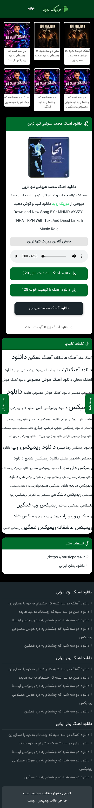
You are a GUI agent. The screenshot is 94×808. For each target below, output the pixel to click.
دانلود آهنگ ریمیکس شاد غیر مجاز (37, 370)
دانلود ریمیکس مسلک (15, 468)
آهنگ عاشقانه (65, 358)
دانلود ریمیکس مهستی (55, 477)
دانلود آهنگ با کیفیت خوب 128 (46, 290)
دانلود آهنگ (60, 327)
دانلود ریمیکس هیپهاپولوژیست (48, 485)
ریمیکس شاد (25, 516)
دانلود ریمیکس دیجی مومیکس (17, 428)
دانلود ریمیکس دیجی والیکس (77, 436)
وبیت (31, 800)
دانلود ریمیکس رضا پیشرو (74, 448)
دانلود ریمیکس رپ (33, 447)
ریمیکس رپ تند (69, 505)
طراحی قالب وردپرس (52, 800)
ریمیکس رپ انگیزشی (39, 495)
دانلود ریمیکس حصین (44, 419)
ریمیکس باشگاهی (66, 494)
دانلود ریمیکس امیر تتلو (47, 408)
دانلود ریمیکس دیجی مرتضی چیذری (58, 428)
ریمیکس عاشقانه (74, 527)
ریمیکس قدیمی (11, 528)
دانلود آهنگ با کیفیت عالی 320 (46, 274)
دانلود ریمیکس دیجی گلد (49, 436)
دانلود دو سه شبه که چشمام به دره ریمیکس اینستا (50, 620)
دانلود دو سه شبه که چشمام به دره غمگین (56, 646)
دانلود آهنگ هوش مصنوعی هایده (46, 393)
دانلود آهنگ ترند (76, 370)
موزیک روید (60, 204)
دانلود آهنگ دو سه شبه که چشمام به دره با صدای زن (48, 604)
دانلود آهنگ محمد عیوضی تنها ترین (54, 124)
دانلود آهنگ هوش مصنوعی (49, 379)
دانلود (19, 357)
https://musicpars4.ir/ (66, 558)
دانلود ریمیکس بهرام (73, 419)
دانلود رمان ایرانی (72, 566)
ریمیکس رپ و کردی (48, 516)
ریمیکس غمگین (38, 527)
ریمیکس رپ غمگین (37, 505)
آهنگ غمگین (40, 358)
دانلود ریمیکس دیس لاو (22, 436)
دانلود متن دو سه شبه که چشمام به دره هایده (54, 612)
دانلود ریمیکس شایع (42, 458)
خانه (31, 9)
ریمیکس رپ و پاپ (76, 516)
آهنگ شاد (85, 358)
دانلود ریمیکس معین (80, 477)
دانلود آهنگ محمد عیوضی (49, 308)
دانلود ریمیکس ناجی (31, 477)
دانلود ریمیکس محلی (44, 468)
